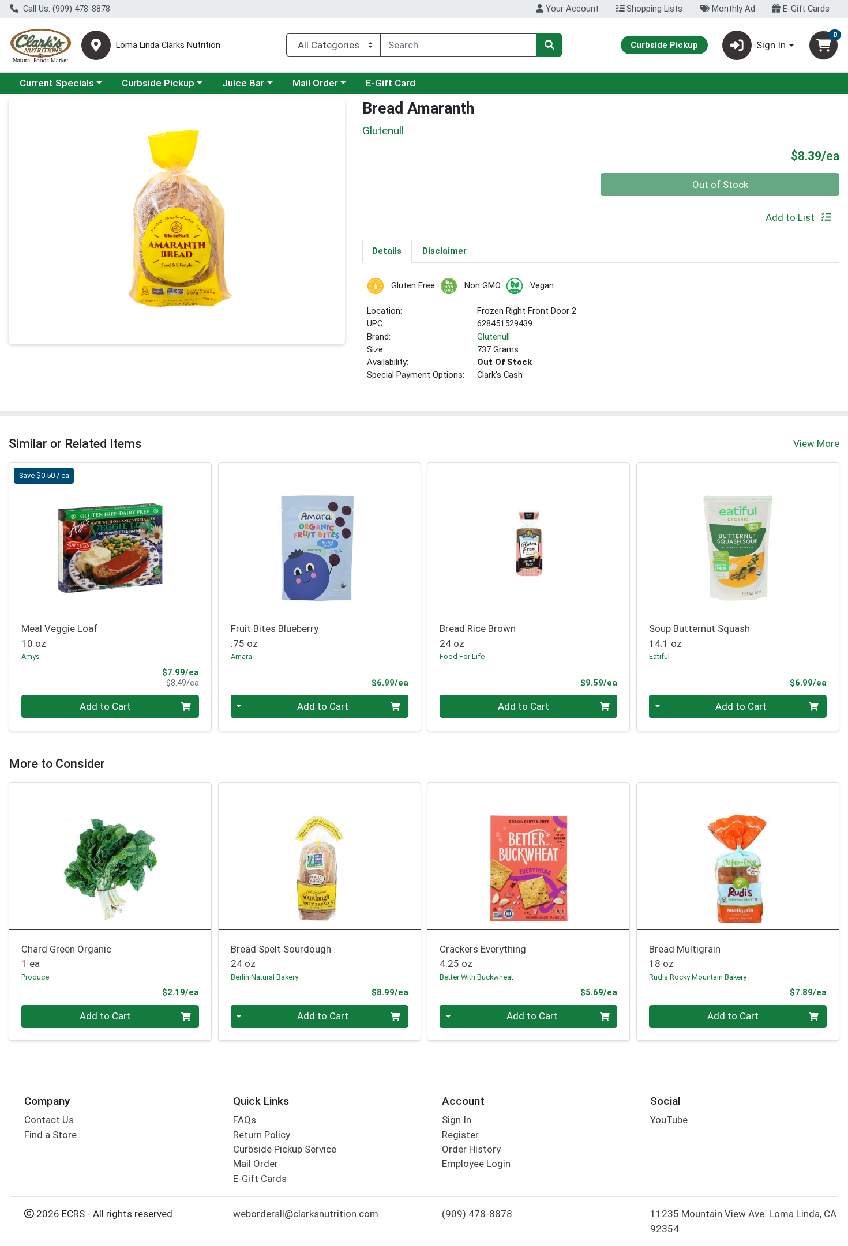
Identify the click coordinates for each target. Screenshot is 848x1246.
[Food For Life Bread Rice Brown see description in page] (529, 536)
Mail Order (315, 83)
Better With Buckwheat (476, 977)
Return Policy (261, 1134)
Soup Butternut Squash (699, 636)
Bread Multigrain (685, 956)
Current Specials (57, 83)
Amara (241, 656)
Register (460, 1134)
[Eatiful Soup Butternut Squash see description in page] (738, 536)
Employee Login (476, 1163)
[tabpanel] (601, 334)
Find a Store (50, 1134)
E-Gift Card (390, 83)
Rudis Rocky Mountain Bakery (697, 977)
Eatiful (659, 656)
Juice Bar (243, 83)
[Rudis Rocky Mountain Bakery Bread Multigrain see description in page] (738, 856)
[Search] (549, 45)
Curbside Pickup (158, 83)
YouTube (669, 1119)
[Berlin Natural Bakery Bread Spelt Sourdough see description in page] (319, 856)
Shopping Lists (653, 8)
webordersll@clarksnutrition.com (305, 1213)
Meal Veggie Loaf (59, 636)
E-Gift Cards (805, 8)
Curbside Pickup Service (284, 1149)
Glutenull (493, 337)
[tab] (387, 250)
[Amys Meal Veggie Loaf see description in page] (110, 536)
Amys (30, 656)
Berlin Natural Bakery (264, 977)
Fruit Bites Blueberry (274, 636)
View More (816, 443)
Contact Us (49, 1119)
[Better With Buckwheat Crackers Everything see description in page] (529, 856)
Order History (471, 1149)
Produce (35, 977)
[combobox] (458, 45)
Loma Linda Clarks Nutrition (168, 45)
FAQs (244, 1119)
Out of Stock (720, 184)
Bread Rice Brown (478, 636)
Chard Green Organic (66, 956)
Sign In (456, 1119)
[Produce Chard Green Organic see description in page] (110, 856)
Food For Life (462, 656)
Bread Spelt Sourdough (281, 956)
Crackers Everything (483, 956)
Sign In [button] (771, 45)
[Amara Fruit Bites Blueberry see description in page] (319, 536)
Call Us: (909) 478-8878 (65, 8)
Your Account (571, 8)
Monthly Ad (732, 8)
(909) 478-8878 (477, 1213)
